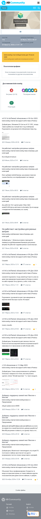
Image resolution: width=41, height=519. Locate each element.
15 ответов (26, 389)
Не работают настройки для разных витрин (18, 148)
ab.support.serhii (21, 121)
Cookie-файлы (20, 490)
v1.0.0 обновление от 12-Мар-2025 (15, 365)
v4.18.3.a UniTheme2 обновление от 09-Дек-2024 (20, 254)
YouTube (11, 507)
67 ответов (26, 142)
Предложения (7, 402)
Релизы (34, 121)
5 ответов (25, 160)
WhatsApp (11, 514)
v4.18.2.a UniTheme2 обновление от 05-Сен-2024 (20, 465)
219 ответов (28, 479)
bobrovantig (6, 121)
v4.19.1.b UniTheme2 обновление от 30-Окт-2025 (20, 118)
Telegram (11, 510)
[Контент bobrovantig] (20, 32)
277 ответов (26, 264)
